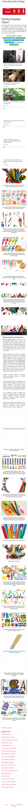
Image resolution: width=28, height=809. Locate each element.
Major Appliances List (6, 773)
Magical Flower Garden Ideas (8, 765)
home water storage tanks (9, 38)
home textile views (14, 44)
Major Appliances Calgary (7, 762)
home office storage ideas (18, 40)
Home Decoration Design (13, 1)
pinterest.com (9, 727)
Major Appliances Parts (7, 745)
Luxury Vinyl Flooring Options (8, 756)
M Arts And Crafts (6, 776)
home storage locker (20, 38)
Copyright (14, 806)
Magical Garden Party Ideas (8, 737)
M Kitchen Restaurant (7, 734)
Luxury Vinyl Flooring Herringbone (9, 740)
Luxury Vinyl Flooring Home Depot (9, 770)
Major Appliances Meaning (8, 767)
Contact (12, 804)
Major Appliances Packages (8, 759)
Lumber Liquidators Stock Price (9, 784)
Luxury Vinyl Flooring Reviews (8, 781)
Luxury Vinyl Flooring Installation (9, 748)
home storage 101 (19, 42)
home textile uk (7, 40)
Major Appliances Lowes (7, 742)
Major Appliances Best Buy (8, 787)
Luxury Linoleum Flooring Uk (8, 779)
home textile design (9, 42)
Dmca (6, 804)
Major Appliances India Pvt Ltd (9, 754)
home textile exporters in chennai (14, 35)
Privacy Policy (19, 804)
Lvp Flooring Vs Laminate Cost (9, 751)
